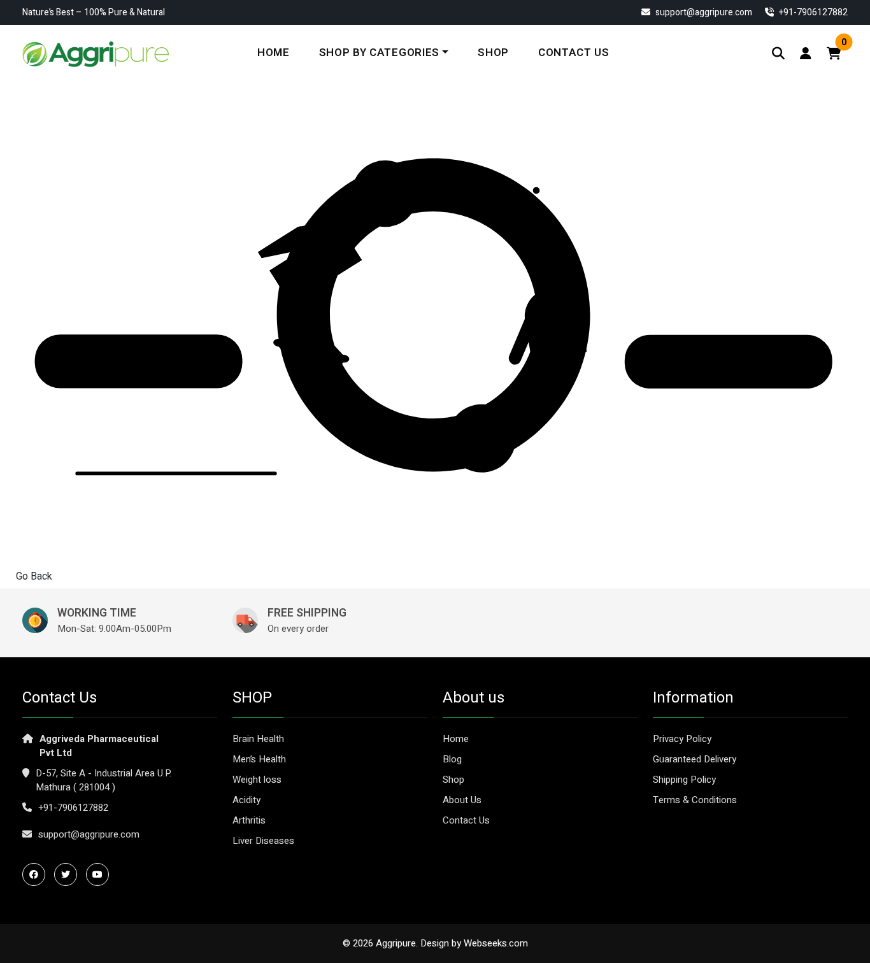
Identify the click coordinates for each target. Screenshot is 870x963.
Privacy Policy (682, 739)
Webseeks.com (496, 943)
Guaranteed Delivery (694, 759)
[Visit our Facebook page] (37, 874)
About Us (462, 800)
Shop (493, 53)
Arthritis (249, 820)
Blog (452, 759)
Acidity (246, 800)
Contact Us (574, 53)
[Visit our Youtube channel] (100, 874)
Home (273, 53)
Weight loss (257, 780)
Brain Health (258, 739)
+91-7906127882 (73, 808)
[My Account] (806, 53)
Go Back (34, 576)
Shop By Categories (379, 53)
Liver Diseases (263, 841)
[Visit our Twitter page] (68, 874)
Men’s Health (259, 759)
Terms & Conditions (695, 800)
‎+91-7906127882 (812, 12)
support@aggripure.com (702, 12)
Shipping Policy (684, 780)
